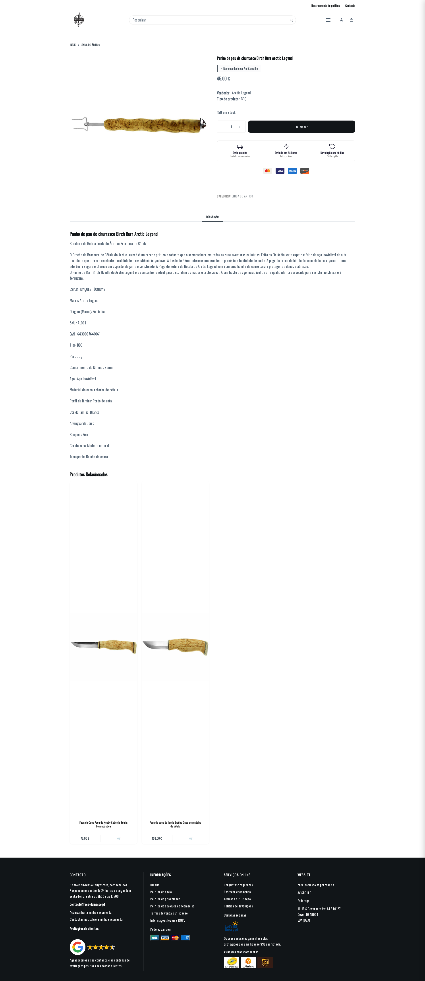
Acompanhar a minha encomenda (91, 912)
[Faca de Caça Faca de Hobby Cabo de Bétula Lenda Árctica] (103, 647)
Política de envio (161, 891)
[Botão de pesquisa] (291, 20)
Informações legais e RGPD (167, 920)
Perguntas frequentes (238, 884)
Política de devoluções (238, 905)
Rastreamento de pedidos (325, 5)
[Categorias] (328, 20)
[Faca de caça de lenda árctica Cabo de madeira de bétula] (175, 647)
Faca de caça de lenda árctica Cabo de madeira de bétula (175, 824)
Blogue (154, 884)
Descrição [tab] (212, 216)
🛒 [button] (119, 838)
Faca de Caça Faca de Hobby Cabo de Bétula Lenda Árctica (103, 824)
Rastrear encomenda (237, 891)
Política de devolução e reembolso (172, 905)
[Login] (341, 20)
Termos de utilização (237, 898)
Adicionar (302, 126)
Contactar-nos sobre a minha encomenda (96, 919)
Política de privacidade (165, 898)
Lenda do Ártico (242, 196)
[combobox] (209, 20)
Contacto (350, 5)
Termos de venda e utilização (169, 913)
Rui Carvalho (251, 68)
